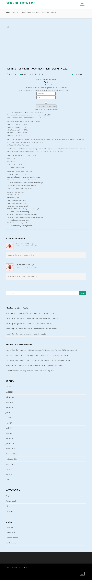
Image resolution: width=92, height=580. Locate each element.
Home (8, 13)
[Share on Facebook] (44, 82)
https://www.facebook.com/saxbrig (26, 214)
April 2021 (9, 428)
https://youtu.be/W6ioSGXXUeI (17, 133)
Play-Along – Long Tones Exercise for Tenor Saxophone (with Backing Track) (32, 318)
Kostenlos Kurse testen (46, 85)
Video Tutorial (10, 511)
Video (8, 506)
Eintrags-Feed (10, 532)
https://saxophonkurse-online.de (17, 206)
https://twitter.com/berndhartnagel (24, 185)
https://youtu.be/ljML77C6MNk (17, 124)
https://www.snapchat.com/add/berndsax (28, 180)
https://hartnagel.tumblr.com (22, 188)
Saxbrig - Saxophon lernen (15, 350)
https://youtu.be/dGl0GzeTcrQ (16, 127)
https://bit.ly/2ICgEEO (44, 115)
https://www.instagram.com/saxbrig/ (27, 209)
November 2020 (11, 454)
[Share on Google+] (47, 82)
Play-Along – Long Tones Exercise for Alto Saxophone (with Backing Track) (31, 324)
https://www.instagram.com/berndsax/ (27, 177)
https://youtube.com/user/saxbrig (25, 195)
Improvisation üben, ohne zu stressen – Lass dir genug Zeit (26, 334)
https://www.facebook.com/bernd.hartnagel (29, 183)
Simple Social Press (51, 109)
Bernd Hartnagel (27, 74)
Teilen (55, 79)
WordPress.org (11, 543)
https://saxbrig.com (13, 198)
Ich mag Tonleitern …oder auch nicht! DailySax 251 (37, 68)
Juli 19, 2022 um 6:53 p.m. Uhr (26, 246)
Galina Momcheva (23, 243)
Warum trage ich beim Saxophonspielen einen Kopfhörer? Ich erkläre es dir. (32, 329)
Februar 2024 (10, 397)
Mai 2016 (9, 474)
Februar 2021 (10, 438)
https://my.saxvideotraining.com (34, 112)
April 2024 (9, 392)
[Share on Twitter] (45, 82)
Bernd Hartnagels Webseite (22, 7)
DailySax (15, 13)
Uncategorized (11, 501)
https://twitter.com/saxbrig (21, 220)
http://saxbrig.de (30, 155)
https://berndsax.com (19, 174)
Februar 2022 (10, 407)
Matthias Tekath (11, 365)
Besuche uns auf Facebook (44, 79)
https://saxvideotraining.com (16, 200)
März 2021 (9, 433)
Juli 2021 (9, 418)
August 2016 (10, 464)
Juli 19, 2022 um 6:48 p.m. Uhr (26, 267)
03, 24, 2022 (13, 74)
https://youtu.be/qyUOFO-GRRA (17, 130)
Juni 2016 (9, 469)
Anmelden (9, 527)
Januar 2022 (10, 413)
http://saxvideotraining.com (16, 155)
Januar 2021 (10, 443)
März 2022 (9, 402)
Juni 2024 (9, 387)
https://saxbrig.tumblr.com (21, 223)
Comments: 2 (78, 74)
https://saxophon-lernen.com (16, 203)
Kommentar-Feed (12, 538)
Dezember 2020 (11, 449)
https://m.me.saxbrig (22, 212)
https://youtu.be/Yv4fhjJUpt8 (16, 136)
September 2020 (12, 459)
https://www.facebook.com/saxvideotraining (29, 217)
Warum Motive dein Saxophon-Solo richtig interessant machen (48, 360)
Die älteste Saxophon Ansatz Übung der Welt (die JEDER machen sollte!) (31, 313)
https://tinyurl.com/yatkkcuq (23, 226)
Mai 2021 (9, 423)
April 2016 (9, 480)
